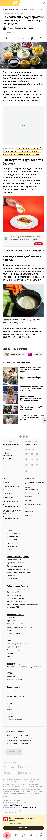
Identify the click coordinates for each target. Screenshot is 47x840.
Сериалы (10, 656)
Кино (9, 641)
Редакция (6, 482)
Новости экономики (15, 615)
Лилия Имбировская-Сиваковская (21, 28)
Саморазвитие (12, 676)
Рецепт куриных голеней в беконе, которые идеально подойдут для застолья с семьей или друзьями (23, 151)
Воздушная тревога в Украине (18, 569)
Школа (9, 670)
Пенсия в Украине (13, 633)
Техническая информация (34, 493)
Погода (9, 549)
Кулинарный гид (22, 9)
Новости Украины (13, 537)
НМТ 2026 (10, 673)
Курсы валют (11, 621)
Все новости (12, 531)
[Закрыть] (42, 818)
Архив (27, 508)
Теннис (9, 713)
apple (25, 767)
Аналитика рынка (13, 690)
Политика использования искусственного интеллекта (12, 512)
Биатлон (10, 716)
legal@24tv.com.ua (29, 807)
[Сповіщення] (44, 3)
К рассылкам (14, 752)
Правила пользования (10, 501)
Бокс (8, 707)
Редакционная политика (11, 486)
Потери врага (12, 578)
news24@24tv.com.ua (11, 445)
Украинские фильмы (14, 647)
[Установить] (23, 823)
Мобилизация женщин (15, 595)
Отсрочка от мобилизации (16, 601)
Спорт (9, 704)
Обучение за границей (15, 679)
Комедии (10, 653)
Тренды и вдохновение (15, 696)
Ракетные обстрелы (14, 560)
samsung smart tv (25, 773)
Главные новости (13, 534)
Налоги (9, 630)
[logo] (15, 3)
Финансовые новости (15, 624)
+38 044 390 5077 (31, 445)
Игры (27, 515)
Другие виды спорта (14, 719)
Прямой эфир (12, 540)
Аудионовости (12, 546)
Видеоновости (12, 543)
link (26, 454)
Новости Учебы (13, 664)
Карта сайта (29, 512)
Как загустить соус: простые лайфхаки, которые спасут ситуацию (37, 9)
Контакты (28, 496)
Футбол (9, 710)
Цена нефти (11, 618)
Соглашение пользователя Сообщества (34, 483)
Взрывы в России (13, 575)
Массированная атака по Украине (19, 572)
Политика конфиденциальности (10, 505)
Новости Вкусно (8, 9)
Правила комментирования (31, 488)
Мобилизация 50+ (13, 592)
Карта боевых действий (15, 563)
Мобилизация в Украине (17, 586)
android (9, 767)
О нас (5, 478)
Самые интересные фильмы (17, 644)
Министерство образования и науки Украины (24, 667)
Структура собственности (34, 504)
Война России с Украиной (18, 557)
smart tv (9, 773)
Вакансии (28, 500)
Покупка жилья (12, 693)
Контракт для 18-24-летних (17, 598)
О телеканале (7, 490)
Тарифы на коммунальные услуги (19, 627)
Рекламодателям (9, 497)
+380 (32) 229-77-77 (16, 805)
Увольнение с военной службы (18, 589)
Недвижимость (13, 687)
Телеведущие (7, 494)
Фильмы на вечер (13, 650)
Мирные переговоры (14, 566)
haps (14, 32)
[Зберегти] (40, 38)
